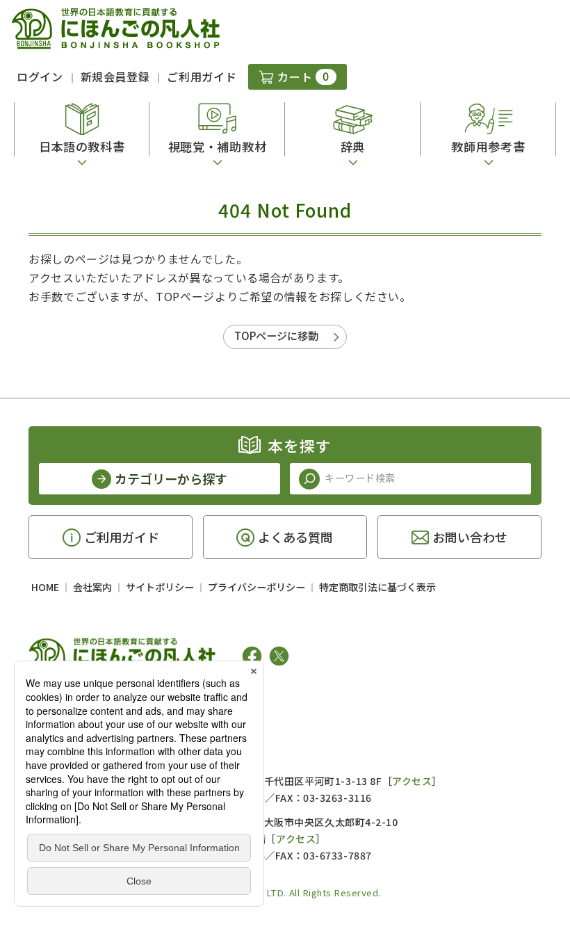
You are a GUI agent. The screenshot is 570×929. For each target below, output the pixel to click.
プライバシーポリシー (256, 587)
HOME (45, 587)
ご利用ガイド (201, 76)
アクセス (412, 781)
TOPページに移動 (276, 335)
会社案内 (92, 587)
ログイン (40, 76)
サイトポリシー (160, 587)
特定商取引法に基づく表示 (377, 587)
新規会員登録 (115, 76)
